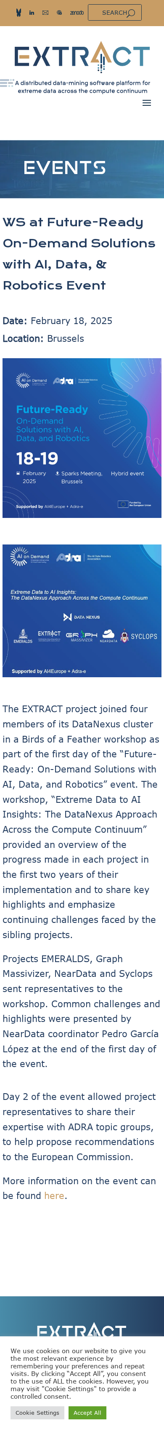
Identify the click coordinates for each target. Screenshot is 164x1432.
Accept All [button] (87, 1412)
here (54, 1195)
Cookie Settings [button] (37, 1412)
